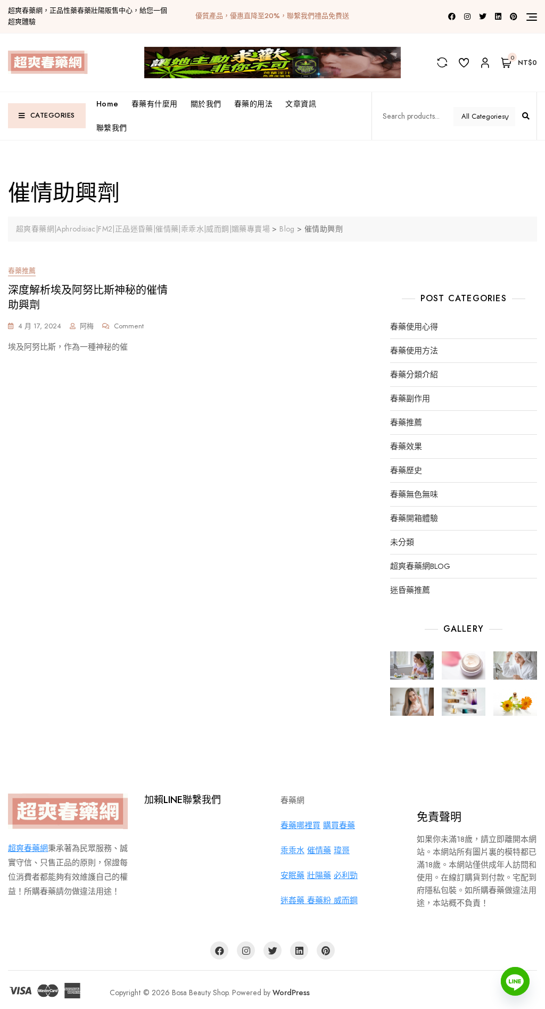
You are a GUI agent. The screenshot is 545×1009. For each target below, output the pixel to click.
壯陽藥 (319, 875)
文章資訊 (300, 103)
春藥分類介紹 (414, 375)
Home (107, 103)
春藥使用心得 (414, 327)
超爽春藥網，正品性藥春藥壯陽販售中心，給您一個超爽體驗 (87, 16)
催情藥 (319, 850)
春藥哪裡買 (300, 825)
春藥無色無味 (414, 494)
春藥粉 (320, 900)
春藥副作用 (410, 398)
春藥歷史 (406, 470)
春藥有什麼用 (154, 103)
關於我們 (206, 103)
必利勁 (346, 875)
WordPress (291, 992)
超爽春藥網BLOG (420, 566)
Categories (52, 115)
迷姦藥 (293, 900)
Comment (129, 326)
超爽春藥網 (28, 848)
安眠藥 (292, 875)
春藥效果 (406, 446)
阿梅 (87, 326)
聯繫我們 (111, 127)
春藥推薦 (22, 271)
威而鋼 (346, 900)
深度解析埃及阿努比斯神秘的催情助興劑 (88, 298)
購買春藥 (339, 825)
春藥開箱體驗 (414, 518)
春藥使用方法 (414, 351)
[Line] (515, 981)
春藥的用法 (253, 103)
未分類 (402, 542)
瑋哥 (342, 850)
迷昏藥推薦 (410, 590)
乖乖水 (292, 850)
